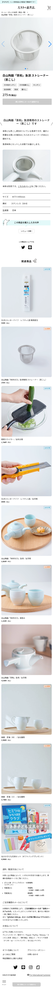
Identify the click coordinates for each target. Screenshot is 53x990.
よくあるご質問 (9, 954)
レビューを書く (27, 231)
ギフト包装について (11, 950)
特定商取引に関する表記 (12, 958)
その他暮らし (24, 85)
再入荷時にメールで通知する (27, 101)
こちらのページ (24, 186)
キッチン (36, 85)
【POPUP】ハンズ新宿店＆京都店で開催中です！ (18, 2)
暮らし (24, 89)
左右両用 (7, 89)
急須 (16, 89)
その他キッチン (10, 85)
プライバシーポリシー (36, 950)
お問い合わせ (32, 954)
